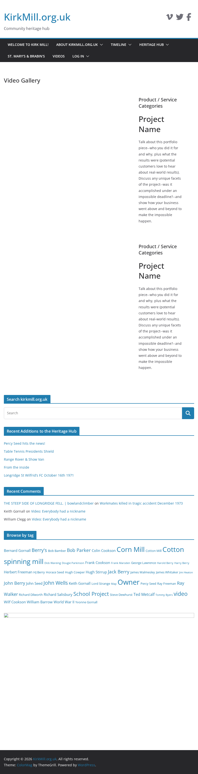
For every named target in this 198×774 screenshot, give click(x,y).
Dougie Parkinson (73, 563)
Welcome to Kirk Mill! (28, 44)
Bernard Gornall (17, 550)
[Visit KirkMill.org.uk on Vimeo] (169, 18)
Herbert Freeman (18, 572)
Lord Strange (101, 583)
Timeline (118, 44)
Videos (59, 56)
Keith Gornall (80, 583)
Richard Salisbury (58, 594)
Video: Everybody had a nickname (58, 511)
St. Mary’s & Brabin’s (26, 56)
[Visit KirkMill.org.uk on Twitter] (180, 18)
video (181, 594)
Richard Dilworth (31, 594)
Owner (129, 582)
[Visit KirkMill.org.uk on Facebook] (188, 18)
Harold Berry (165, 563)
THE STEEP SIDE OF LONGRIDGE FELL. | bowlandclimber (49, 503)
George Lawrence (143, 563)
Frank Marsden (120, 563)
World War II (64, 601)
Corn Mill (131, 549)
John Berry (14, 583)
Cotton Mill (154, 551)
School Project (91, 594)
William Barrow (40, 601)
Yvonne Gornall (86, 602)
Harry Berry (181, 563)
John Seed (34, 583)
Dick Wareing (52, 563)
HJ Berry (39, 572)
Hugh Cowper (75, 572)
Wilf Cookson (15, 601)
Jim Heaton (186, 572)
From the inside (16, 467)
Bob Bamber (57, 551)
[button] (100, 44)
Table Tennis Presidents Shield (29, 451)
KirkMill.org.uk (37, 16)
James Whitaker (167, 572)
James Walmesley (142, 572)
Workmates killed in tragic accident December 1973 (141, 503)
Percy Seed (148, 583)
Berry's (39, 550)
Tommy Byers (164, 595)
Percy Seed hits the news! (24, 443)
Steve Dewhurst (121, 594)
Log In (78, 56)
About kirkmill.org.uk (77, 44)
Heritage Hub (151, 44)
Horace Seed (55, 572)
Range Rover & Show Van (24, 459)
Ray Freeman (166, 583)
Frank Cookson (97, 562)
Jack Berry (118, 572)
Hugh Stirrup (96, 572)
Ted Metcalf (144, 594)
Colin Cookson (104, 550)
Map (114, 583)
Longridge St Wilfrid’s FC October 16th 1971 (39, 475)
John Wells (55, 582)
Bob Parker (79, 550)
